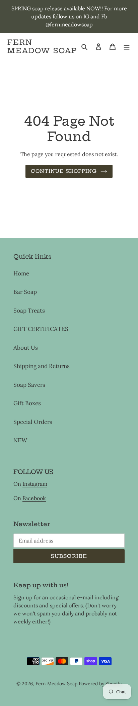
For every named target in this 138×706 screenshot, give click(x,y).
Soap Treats (29, 310)
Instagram (34, 483)
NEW (20, 440)
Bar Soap (25, 292)
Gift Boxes (27, 403)
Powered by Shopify (100, 684)
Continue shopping (64, 171)
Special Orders (32, 422)
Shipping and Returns (41, 366)
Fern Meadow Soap (42, 46)
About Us (25, 347)
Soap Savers (29, 384)
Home (21, 273)
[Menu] (127, 46)
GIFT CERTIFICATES (40, 329)
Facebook (34, 498)
